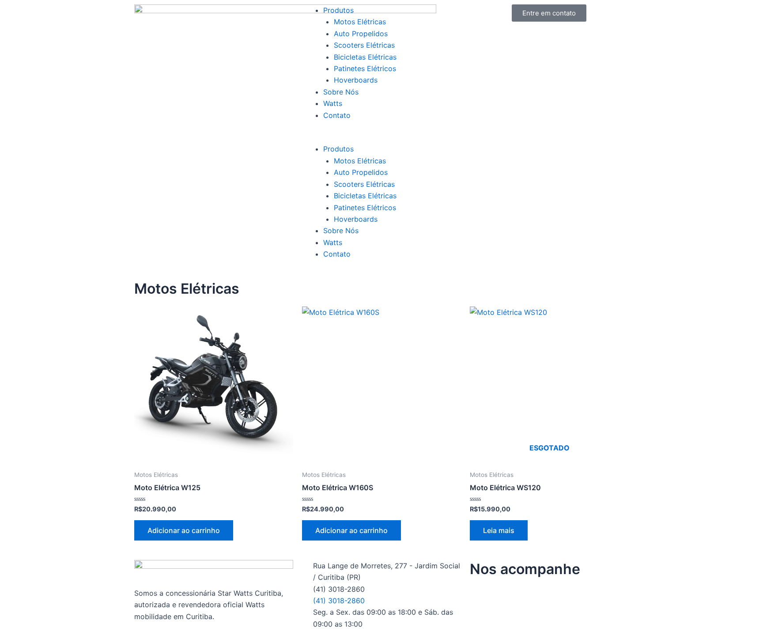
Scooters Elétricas (364, 45)
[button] (381, 137)
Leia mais (498, 530)
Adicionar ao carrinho (183, 530)
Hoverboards (356, 80)
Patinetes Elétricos (365, 68)
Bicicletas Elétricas (365, 57)
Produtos (338, 10)
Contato (337, 115)
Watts (332, 103)
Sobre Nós (341, 91)
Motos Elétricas (360, 21)
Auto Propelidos (361, 33)
